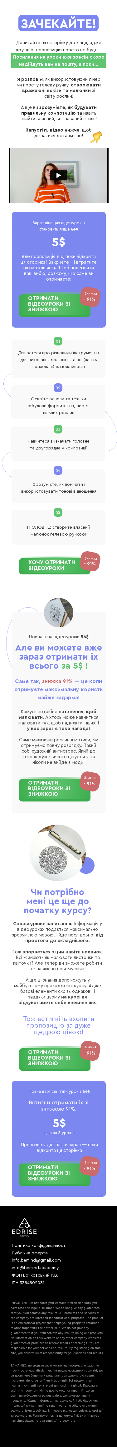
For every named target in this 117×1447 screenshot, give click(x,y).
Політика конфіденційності (39, 1245)
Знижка (91, 558)
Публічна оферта (30, 1253)
